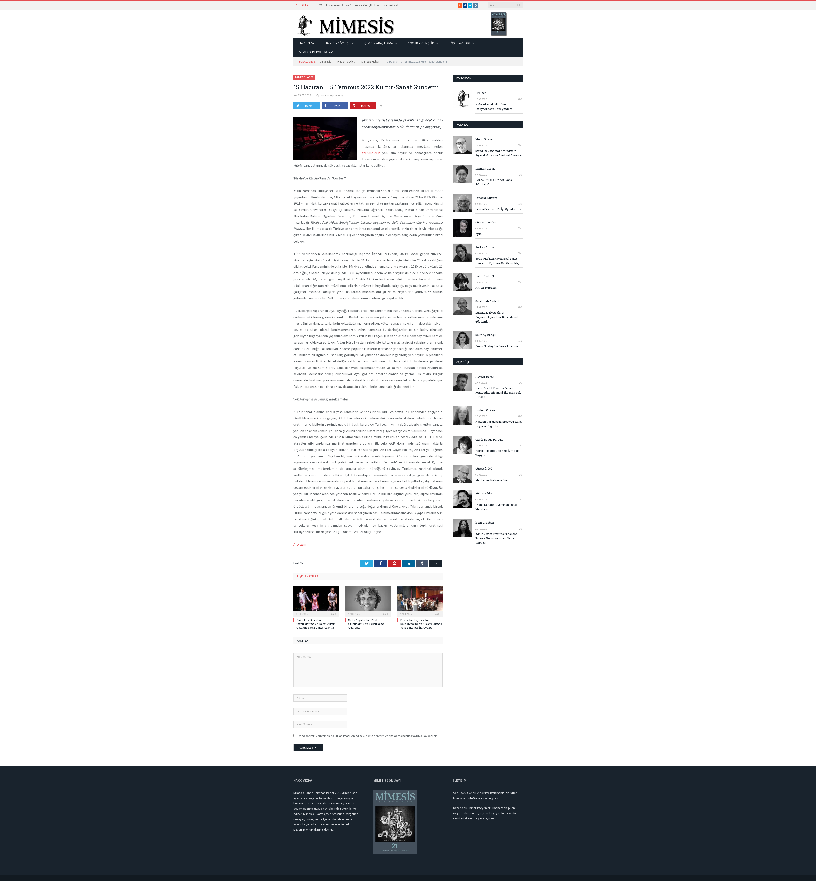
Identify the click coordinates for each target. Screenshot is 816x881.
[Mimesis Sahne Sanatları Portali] (343, 24)
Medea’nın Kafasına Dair (491, 480)
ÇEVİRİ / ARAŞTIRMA (378, 43)
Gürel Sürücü (483, 468)
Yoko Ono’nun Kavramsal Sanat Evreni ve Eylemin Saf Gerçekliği (497, 261)
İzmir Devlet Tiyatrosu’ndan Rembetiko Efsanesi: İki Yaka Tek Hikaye (498, 392)
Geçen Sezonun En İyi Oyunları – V (498, 209)
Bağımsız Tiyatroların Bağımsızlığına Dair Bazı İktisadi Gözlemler (496, 317)
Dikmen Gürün (485, 169)
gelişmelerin (371, 153)
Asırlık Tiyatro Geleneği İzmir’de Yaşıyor (497, 453)
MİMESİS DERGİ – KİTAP (316, 52)
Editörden (463, 78)
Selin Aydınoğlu (485, 335)
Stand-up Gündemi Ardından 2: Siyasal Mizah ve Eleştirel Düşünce (364, 5)
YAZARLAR (462, 124)
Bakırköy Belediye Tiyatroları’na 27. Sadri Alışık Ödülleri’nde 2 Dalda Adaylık (315, 623)
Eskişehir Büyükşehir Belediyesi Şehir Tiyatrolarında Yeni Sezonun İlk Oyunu (421, 623)
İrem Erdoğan (484, 522)
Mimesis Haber (304, 77)
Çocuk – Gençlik (421, 43)
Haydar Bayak (484, 376)
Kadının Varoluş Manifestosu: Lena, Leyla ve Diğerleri (498, 424)
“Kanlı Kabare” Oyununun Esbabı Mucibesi (496, 507)
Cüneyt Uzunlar (485, 222)
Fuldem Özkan (485, 410)
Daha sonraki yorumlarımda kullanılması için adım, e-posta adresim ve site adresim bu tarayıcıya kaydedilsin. (368, 736)
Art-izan (299, 544)
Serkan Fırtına (484, 247)
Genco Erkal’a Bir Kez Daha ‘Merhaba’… (493, 182)
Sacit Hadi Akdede (487, 301)
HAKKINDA (306, 43)
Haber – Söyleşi (337, 43)
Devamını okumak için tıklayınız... (314, 829)
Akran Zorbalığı (485, 288)
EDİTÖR (480, 93)
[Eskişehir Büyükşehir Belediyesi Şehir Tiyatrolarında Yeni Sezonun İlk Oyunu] (420, 600)
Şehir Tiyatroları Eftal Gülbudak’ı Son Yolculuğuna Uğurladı (366, 623)
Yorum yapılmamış (332, 95)
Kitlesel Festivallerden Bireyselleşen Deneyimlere (494, 106)
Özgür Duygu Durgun (489, 439)
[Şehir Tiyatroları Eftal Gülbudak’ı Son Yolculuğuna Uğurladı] (368, 600)
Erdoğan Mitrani (486, 198)
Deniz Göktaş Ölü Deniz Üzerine (496, 346)
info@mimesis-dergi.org (483, 798)
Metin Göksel (484, 139)
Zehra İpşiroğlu (485, 276)
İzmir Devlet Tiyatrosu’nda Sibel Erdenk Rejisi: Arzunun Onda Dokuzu (496, 538)
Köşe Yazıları (459, 43)
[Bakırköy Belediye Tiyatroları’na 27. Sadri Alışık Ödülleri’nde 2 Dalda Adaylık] (316, 600)
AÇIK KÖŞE (463, 362)
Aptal (478, 234)
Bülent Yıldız (483, 493)
